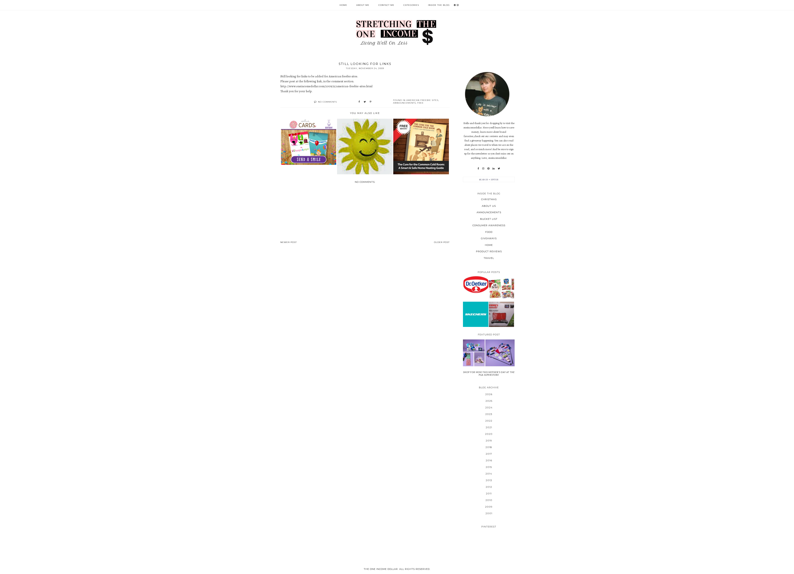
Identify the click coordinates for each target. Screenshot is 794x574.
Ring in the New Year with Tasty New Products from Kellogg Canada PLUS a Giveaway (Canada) (501, 288)
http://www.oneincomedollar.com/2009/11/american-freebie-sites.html (326, 86)
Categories (411, 5)
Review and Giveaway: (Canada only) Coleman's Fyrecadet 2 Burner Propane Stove (501, 314)
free (420, 103)
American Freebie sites (422, 100)
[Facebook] (478, 168)
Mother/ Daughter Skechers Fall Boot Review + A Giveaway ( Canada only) (475, 314)
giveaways (489, 238)
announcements (404, 103)
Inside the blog (439, 5)
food (489, 232)
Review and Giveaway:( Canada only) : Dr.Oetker (475, 284)
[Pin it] (370, 102)
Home (343, 5)
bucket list (488, 219)
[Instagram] (483, 168)
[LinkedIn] (494, 168)
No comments (327, 101)
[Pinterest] (488, 168)
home (489, 245)
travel (489, 258)
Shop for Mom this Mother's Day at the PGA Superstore (489, 373)
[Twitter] (499, 168)
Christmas (489, 199)
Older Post (442, 242)
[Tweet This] (365, 102)
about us (489, 205)
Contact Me (386, 5)
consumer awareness (488, 225)
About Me (362, 5)
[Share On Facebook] (359, 102)
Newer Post (288, 242)
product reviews (489, 251)
